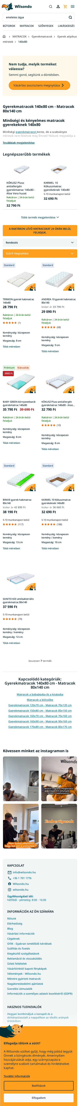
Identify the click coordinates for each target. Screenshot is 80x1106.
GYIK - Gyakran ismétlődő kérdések (29, 943)
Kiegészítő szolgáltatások (23, 953)
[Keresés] (50, 6)
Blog (10, 928)
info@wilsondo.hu (24, 872)
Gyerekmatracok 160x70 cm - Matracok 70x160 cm (40, 716)
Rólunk (11, 918)
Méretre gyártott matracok (24, 978)
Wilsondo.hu (21, 884)
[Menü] (72, 6)
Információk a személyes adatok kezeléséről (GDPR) (39, 993)
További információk (17, 1076)
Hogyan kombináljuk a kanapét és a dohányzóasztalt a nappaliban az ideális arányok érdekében (38, 1017)
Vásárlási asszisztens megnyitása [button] (36, 85)
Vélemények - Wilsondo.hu (24, 973)
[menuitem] (9, 26)
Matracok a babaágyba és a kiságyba (40, 694)
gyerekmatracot (26, 132)
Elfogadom (39, 1097)
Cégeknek (13, 938)
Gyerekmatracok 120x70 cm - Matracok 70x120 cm (40, 705)
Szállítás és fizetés (18, 948)
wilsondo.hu (20, 889)
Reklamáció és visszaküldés (24, 958)
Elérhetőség (14, 923)
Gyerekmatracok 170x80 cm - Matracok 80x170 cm (40, 727)
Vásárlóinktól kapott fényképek (27, 968)
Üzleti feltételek (17, 963)
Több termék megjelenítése (38, 217)
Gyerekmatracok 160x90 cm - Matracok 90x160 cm (40, 721)
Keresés (70, 17)
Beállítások (39, 1085)
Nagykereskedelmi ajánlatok (25, 983)
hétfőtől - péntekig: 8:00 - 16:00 (26, 898)
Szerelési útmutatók (19, 988)
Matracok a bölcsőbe (40, 699)
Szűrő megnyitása (17, 253)
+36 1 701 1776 (22, 878)
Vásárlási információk (21, 933)
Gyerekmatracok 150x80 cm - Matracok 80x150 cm (40, 710)
